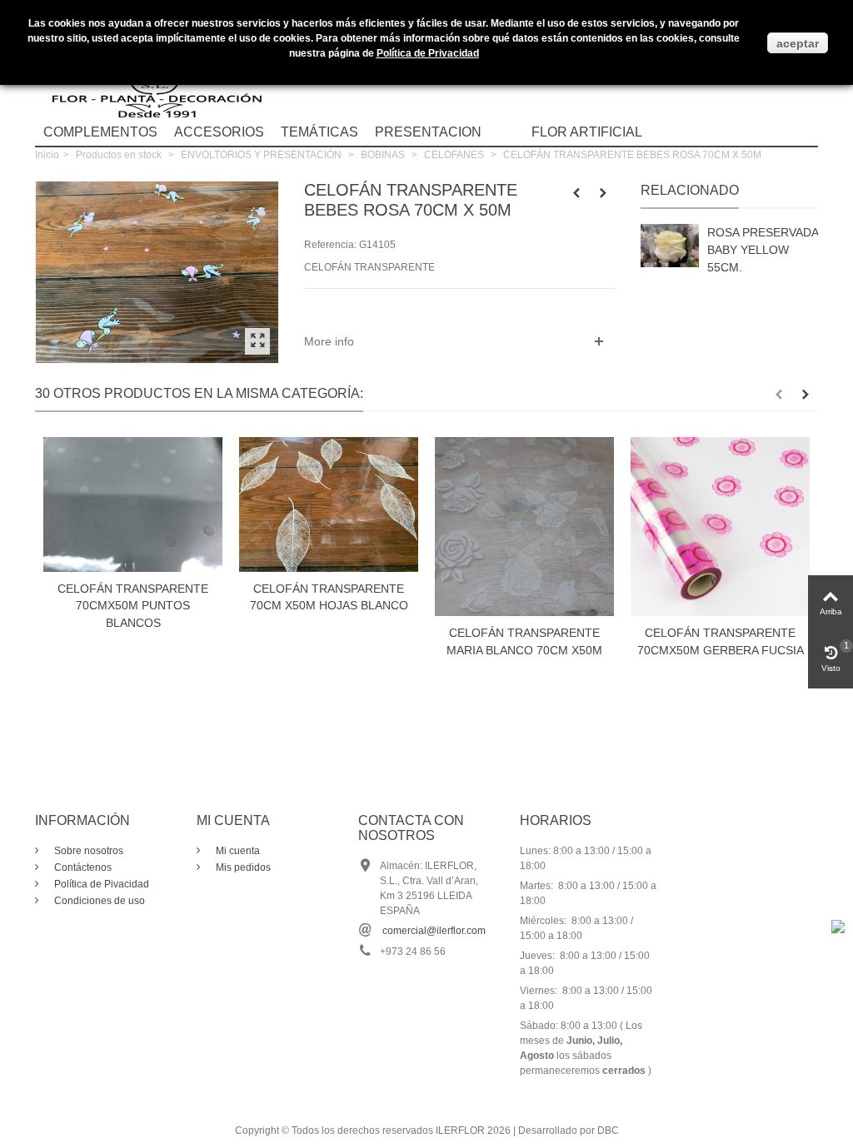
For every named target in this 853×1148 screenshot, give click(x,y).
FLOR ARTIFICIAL (586, 132)
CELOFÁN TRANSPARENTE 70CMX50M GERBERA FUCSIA (720, 641)
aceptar (797, 43)
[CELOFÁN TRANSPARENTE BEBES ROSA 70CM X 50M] (257, 341)
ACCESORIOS (219, 132)
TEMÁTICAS (319, 132)
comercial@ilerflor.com (434, 931)
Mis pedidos (242, 867)
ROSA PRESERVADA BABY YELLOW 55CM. (762, 250)
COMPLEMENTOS (100, 132)
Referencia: (330, 245)
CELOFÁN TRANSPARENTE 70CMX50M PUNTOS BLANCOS (132, 606)
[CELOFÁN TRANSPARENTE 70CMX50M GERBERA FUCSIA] (720, 526)
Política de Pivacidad (100, 884)
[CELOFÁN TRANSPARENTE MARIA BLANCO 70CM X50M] (524, 526)
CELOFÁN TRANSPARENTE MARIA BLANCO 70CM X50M (524, 641)
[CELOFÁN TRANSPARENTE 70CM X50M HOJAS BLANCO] (328, 504)
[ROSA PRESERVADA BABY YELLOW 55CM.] (670, 245)
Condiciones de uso (98, 901)
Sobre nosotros (87, 851)
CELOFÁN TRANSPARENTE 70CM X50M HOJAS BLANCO (329, 597)
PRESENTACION (428, 132)
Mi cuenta (236, 851)
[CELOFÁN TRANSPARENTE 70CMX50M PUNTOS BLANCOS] (132, 504)
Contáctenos (82, 867)
